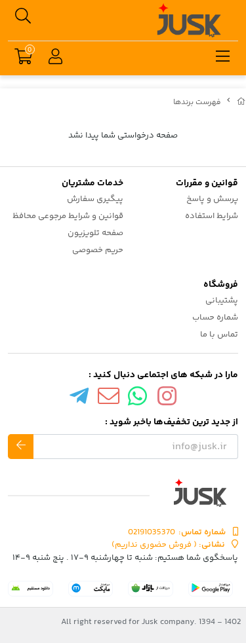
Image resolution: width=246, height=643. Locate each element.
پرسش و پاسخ (212, 199)
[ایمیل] (108, 399)
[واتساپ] (138, 399)
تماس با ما (219, 334)
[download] (30, 589)
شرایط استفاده (211, 216)
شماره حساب (215, 317)
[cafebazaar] (150, 589)
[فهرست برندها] (123, 493)
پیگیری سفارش (95, 199)
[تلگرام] (79, 399)
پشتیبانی (221, 300)
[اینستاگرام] (167, 399)
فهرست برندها (197, 102)
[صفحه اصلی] (241, 102)
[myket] (90, 589)
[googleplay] (211, 589)
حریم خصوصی (97, 250)
